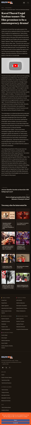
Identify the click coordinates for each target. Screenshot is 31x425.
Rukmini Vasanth (5, 318)
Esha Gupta (4, 338)
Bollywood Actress (5, 400)
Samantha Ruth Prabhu (6, 308)
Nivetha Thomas (20, 321)
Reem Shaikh (4, 343)
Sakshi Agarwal (5, 305)
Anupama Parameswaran (22, 329)
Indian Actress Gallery (6, 377)
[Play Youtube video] (15, 66)
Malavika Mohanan (20, 326)
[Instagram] (9, 367)
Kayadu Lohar (4, 326)
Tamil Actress (4, 389)
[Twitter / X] (6, 367)
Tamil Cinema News (6, 407)
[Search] (28, 2)
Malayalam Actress (5, 398)
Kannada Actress (5, 395)
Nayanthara (4, 303)
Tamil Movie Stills (5, 380)
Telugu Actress (5, 392)
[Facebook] (2, 367)
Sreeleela (3, 324)
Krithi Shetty (19, 300)
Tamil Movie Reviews (6, 383)
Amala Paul (3, 300)
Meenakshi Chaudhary (21, 305)
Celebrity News (5, 410)
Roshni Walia (4, 335)
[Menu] (24, 2)
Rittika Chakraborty (20, 311)
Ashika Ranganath (5, 329)
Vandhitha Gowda (5, 321)
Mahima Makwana (20, 303)
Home (2, 7)
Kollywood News (8, 7)
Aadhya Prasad (19, 324)
